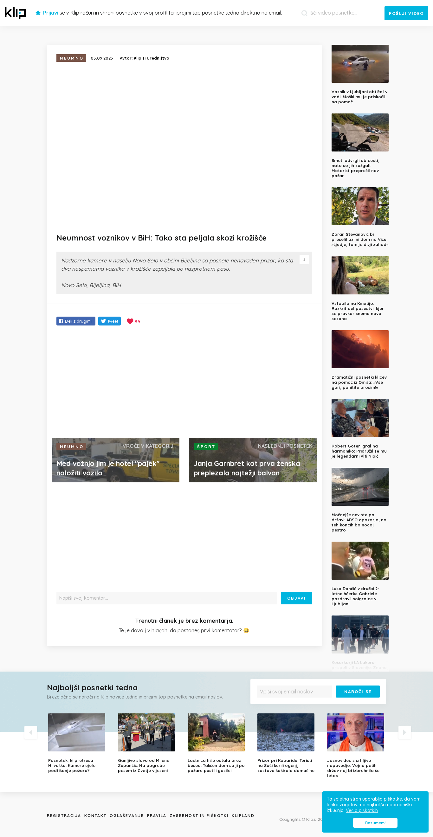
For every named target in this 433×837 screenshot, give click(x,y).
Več (264, 707)
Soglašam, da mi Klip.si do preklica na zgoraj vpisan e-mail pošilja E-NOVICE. (320, 704)
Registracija (64, 815)
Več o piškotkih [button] (362, 810)
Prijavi (50, 13)
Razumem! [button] (375, 822)
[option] (78, 743)
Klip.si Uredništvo (151, 58)
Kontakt (95, 815)
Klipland (243, 815)
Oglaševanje (127, 815)
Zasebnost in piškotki (199, 815)
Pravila (156, 815)
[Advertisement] (184, 382)
